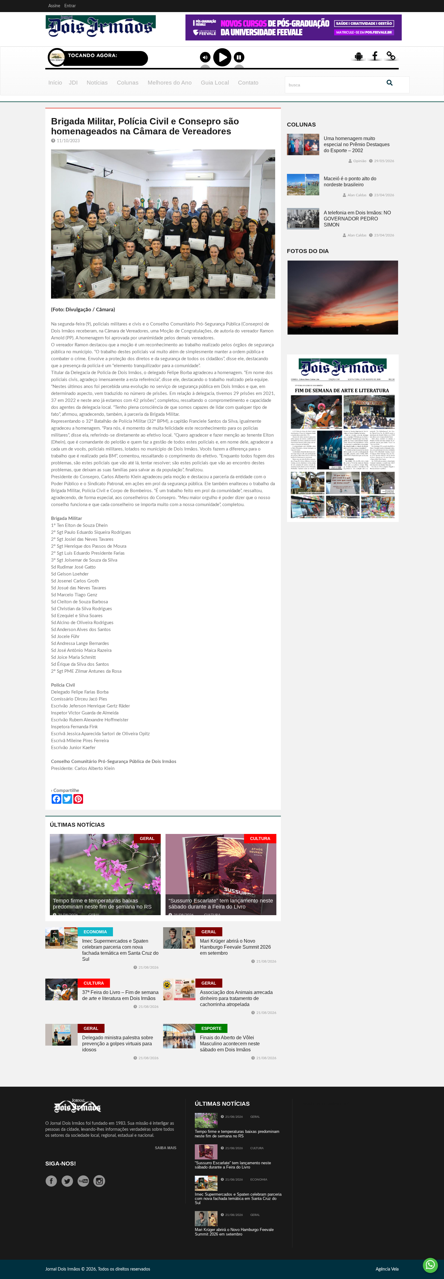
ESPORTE (211, 1028)
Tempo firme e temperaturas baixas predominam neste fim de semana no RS (102, 904)
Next (396, 36)
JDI (73, 82)
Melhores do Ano (170, 82)
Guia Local (215, 82)
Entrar (70, 6)
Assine (54, 6)
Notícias (97, 82)
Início (55, 82)
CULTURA (260, 838)
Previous (168, 36)
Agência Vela (387, 1269)
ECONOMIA (95, 931)
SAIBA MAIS (165, 1148)
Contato (248, 82)
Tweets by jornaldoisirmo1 (325, 1104)
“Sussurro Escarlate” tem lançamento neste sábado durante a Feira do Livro (221, 904)
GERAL (147, 838)
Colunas (128, 82)
